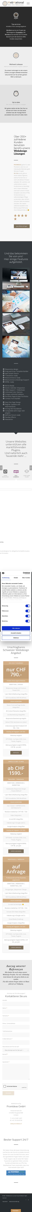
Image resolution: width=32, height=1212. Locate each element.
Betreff (5, 1076)
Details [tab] (16, 577)
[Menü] (27, 3)
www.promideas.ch (16, 1145)
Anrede (5, 1022)
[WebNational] (13, 3)
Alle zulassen (16, 628)
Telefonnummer (7, 1052)
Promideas (19, 32)
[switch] (27, 611)
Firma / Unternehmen (9, 1045)
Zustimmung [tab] (5, 577)
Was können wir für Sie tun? (11, 1068)
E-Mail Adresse (7, 1060)
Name (5, 1029)
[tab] (5, 473)
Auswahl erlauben (16, 633)
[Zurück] (1, 467)
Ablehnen (16, 637)
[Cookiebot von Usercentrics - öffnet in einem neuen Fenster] (23, 573)
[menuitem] (27, 3)
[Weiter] (31, 467)
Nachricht (6, 1083)
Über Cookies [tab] (26, 577)
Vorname (6, 1037)
